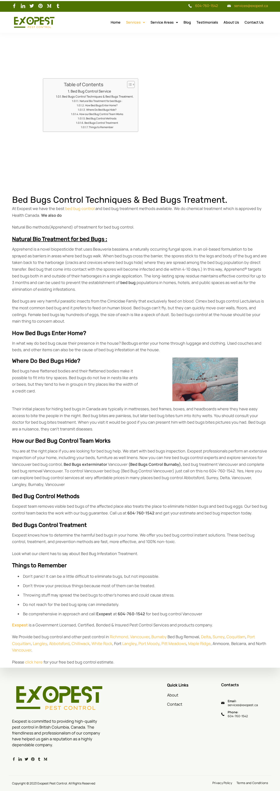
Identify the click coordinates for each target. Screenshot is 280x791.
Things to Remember (101, 127)
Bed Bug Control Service (91, 91)
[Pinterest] (40, 6)
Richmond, (119, 636)
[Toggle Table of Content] (129, 84)
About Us (231, 22)
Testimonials (207, 22)
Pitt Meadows (173, 643)
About (172, 695)
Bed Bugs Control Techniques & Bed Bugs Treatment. (98, 96)
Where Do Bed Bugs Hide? (101, 110)
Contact (174, 704)
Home (116, 22)
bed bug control (79, 208)
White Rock (101, 643)
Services (133, 22)
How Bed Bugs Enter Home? (101, 105)
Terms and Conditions (252, 783)
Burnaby (159, 636)
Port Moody (148, 643)
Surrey (218, 636)
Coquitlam (235, 636)
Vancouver (139, 636)
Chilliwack (80, 643)
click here (34, 662)
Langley (40, 643)
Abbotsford (59, 643)
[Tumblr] (58, 6)
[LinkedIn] (23, 6)
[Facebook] (14, 6)
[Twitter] (32, 6)
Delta (206, 636)
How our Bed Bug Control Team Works (101, 114)
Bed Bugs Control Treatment (101, 123)
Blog (187, 22)
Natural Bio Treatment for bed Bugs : (101, 101)
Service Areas (162, 22)
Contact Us (254, 22)
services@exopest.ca (251, 5)
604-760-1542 (206, 5)
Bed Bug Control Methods (101, 118)
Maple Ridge (199, 643)
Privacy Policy (222, 783)
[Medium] (49, 6)
